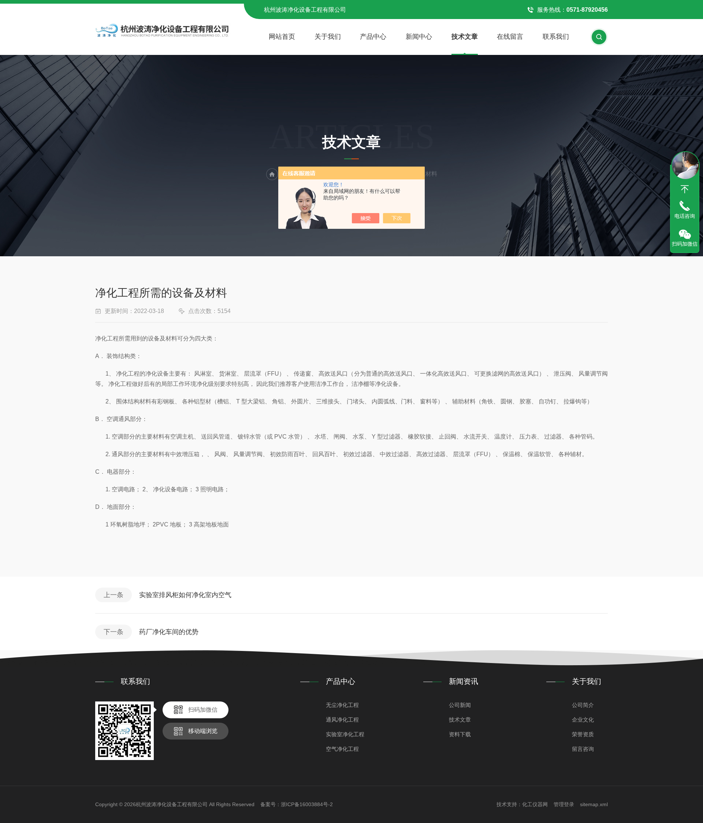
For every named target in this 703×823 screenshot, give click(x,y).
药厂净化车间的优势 (168, 632)
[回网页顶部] (685, 189)
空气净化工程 (342, 749)
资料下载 (460, 734)
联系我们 (556, 36)
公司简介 (583, 705)
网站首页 (282, 36)
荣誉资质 (583, 734)
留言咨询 (583, 749)
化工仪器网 (535, 804)
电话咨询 (684, 216)
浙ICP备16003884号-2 (307, 804)
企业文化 (583, 719)
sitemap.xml (594, 804)
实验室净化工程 (345, 734)
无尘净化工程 (342, 705)
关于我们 (328, 36)
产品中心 (373, 36)
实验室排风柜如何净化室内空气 (185, 595)
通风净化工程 (342, 719)
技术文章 (464, 36)
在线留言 (510, 36)
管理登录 (564, 804)
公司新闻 (460, 705)
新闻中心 (419, 36)
